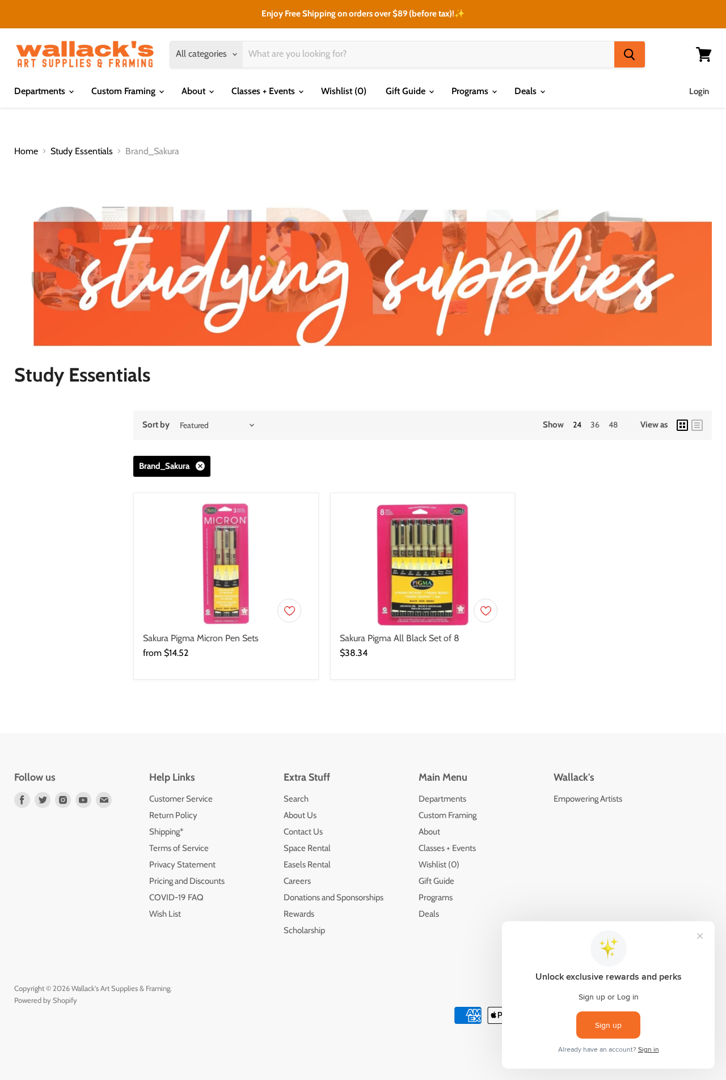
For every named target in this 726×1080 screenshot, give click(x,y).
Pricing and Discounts (187, 881)
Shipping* (166, 832)
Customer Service (181, 799)
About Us (300, 815)
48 (613, 425)
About (195, 91)
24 (577, 425)
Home (26, 151)
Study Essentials (81, 151)
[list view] (697, 425)
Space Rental (307, 848)
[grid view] (682, 425)
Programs (471, 91)
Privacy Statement (182, 864)
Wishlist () (343, 91)
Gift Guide (407, 91)
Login (699, 91)
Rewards (299, 914)
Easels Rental (307, 864)
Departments (40, 91)
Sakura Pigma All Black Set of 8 (399, 638)
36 (595, 425)
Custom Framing (124, 91)
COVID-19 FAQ (176, 897)
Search (296, 799)
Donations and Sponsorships (333, 897)
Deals (526, 91)
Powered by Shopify (45, 1000)
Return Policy (173, 815)
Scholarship (304, 930)
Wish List (165, 914)
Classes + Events (264, 91)
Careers (297, 881)
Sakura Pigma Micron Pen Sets (201, 638)
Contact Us (303, 832)
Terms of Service (179, 848)
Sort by (156, 425)
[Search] (629, 54)
